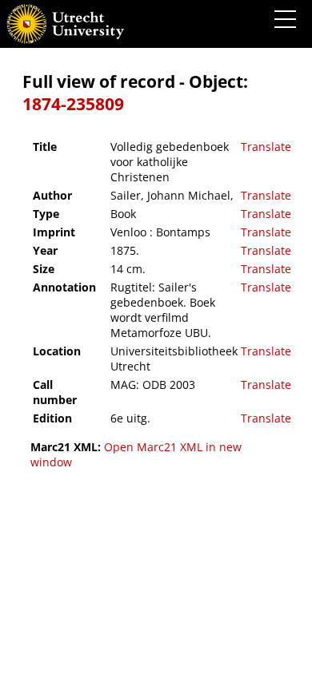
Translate (266, 146)
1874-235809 (73, 104)
